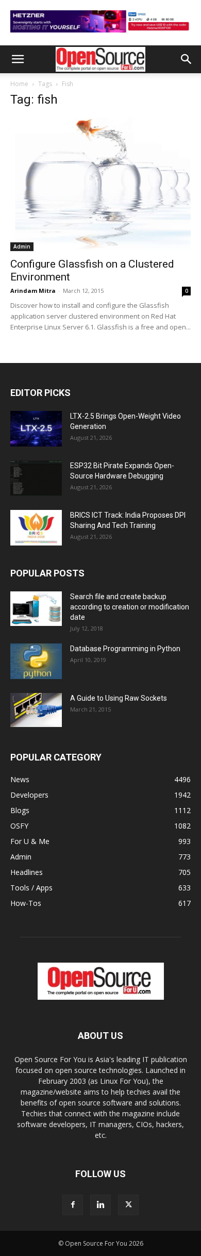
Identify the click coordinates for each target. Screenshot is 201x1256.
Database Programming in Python (125, 648)
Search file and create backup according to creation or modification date (129, 606)
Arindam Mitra (33, 290)
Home (19, 83)
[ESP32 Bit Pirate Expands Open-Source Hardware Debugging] (36, 478)
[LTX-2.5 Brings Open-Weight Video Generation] (36, 429)
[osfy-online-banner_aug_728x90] (100, 35)
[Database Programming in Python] (36, 661)
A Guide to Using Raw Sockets (118, 698)
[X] (128, 1205)
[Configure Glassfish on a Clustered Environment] (100, 184)
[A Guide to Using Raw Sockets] (36, 710)
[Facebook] (72, 1205)
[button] (17, 59)
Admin (21, 246)
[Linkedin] (100, 1205)
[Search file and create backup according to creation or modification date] (36, 608)
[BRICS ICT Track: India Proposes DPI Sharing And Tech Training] (36, 528)
